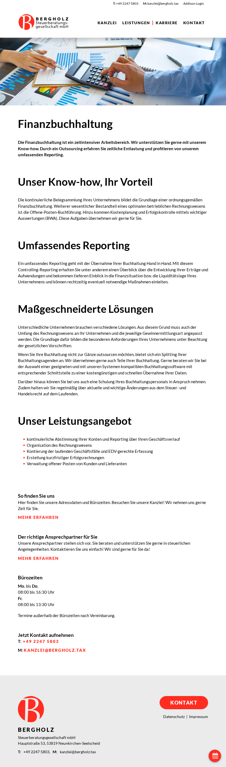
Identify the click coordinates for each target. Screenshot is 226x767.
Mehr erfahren (38, 517)
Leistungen (136, 23)
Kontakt (194, 23)
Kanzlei (107, 23)
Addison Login (193, 3)
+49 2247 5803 (41, 641)
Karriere (167, 23)
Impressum (198, 716)
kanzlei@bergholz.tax (55, 650)
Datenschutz (174, 716)
